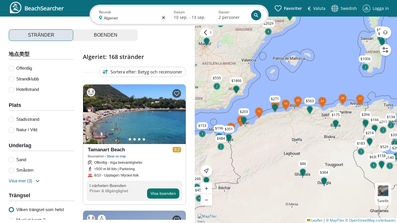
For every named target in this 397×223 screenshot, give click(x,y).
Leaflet (316, 220)
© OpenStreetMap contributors (370, 220)
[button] (342, 105)
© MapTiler (335, 220)
